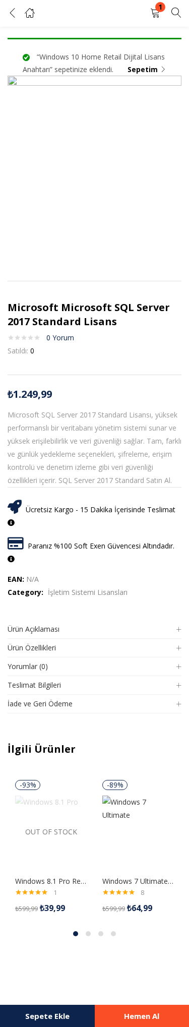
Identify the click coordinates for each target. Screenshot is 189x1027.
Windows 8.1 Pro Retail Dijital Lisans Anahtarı (51, 881)
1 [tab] (75, 933)
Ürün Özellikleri (32, 647)
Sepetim (143, 69)
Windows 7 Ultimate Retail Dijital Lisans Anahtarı (138, 881)
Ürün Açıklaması (33, 629)
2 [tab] (88, 933)
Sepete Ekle (47, 1016)
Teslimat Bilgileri (34, 685)
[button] (155, 13)
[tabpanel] (51, 846)
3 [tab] (100, 933)
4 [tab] (113, 933)
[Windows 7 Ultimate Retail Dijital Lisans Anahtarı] (138, 830)
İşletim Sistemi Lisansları (88, 592)
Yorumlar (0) (28, 666)
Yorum (60, 337)
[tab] (94, 629)
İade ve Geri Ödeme (40, 703)
